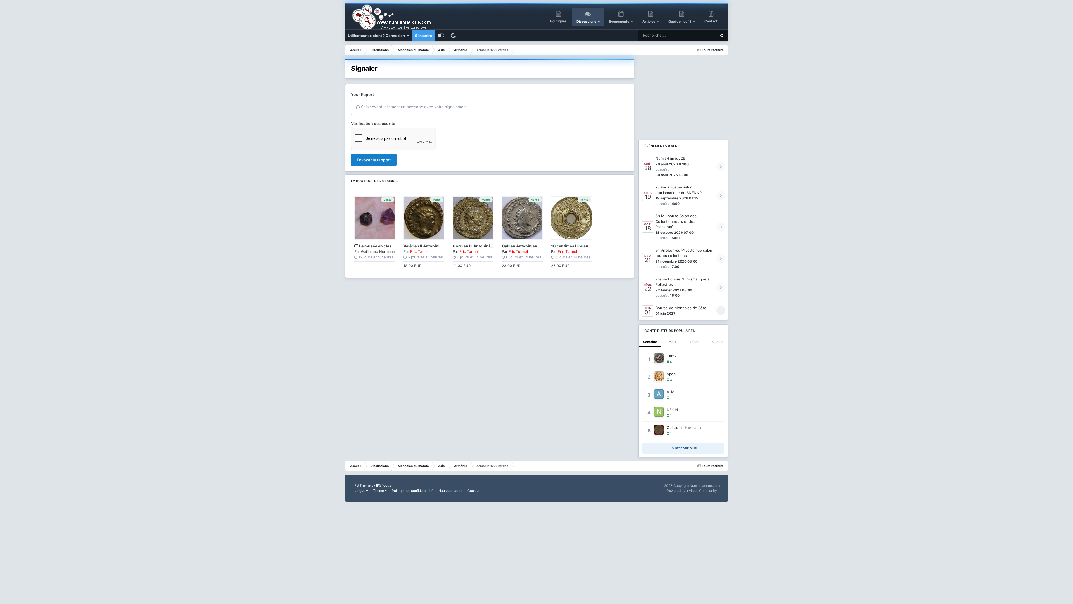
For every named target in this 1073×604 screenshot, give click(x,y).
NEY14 (672, 409)
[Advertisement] (683, 94)
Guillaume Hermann (378, 251)
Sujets (704, 35)
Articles (648, 21)
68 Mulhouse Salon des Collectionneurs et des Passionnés (676, 221)
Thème (379, 491)
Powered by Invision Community (692, 491)
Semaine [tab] (650, 342)
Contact (711, 21)
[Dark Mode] (453, 35)
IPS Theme (362, 485)
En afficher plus (683, 448)
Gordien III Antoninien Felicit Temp (485, 246)
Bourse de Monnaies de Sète (681, 308)
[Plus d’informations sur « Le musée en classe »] (374, 218)
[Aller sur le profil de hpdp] (659, 376)
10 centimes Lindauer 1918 (576, 246)
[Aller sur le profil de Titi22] (659, 358)
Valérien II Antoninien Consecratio (436, 246)
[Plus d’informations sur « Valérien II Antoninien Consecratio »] (423, 218)
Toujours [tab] (716, 342)
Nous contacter (450, 491)
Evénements (619, 21)
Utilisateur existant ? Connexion (377, 35)
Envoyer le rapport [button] (374, 159)
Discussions (586, 21)
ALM (671, 392)
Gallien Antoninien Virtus (526, 246)
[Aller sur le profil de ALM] (659, 394)
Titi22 (671, 356)
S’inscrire (423, 35)
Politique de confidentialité (412, 491)
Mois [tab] (672, 342)
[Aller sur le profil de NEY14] (659, 412)
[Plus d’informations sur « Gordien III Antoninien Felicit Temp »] (473, 218)
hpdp (671, 374)
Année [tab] (694, 342)
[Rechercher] (722, 35)
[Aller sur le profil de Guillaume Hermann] (659, 430)
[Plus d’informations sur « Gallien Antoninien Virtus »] (522, 218)
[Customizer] (441, 35)
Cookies (473, 491)
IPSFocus (383, 485)
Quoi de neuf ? (680, 21)
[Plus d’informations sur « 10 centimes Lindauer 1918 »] (571, 218)
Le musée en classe (377, 246)
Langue (359, 491)
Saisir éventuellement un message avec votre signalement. (414, 106)
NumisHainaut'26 (670, 158)
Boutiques (558, 21)
